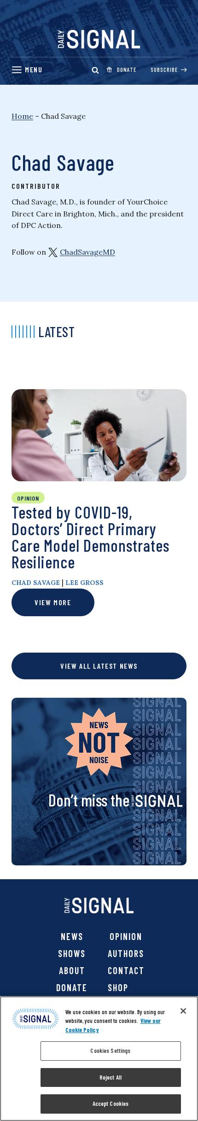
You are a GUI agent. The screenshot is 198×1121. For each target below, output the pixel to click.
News (72, 936)
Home (22, 116)
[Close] (183, 1011)
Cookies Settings (110, 1050)
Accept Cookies (111, 1103)
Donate (71, 987)
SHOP (118, 987)
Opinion (126, 936)
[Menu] (26, 70)
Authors (126, 953)
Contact (126, 970)
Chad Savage (36, 582)
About (72, 970)
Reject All (110, 1077)
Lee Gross (84, 582)
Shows (72, 953)
